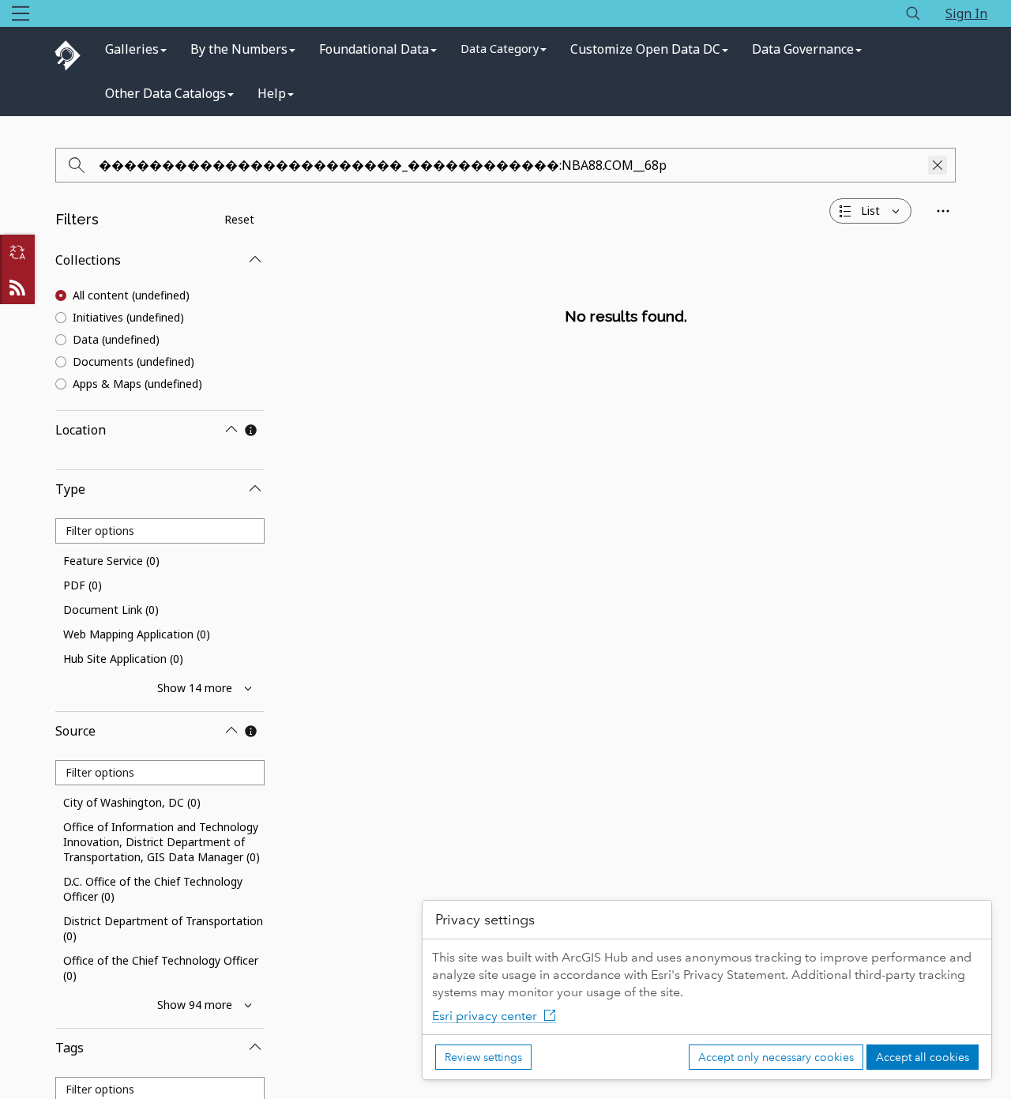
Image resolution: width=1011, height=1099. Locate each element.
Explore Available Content (626, 351)
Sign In (966, 13)
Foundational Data (374, 49)
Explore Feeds (17, 286)
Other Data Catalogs (165, 93)
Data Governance (803, 49)
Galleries (132, 49)
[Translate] (17, 252)
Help (271, 93)
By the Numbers (239, 49)
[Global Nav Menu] (20, 13)
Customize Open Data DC (645, 49)
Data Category (499, 48)
